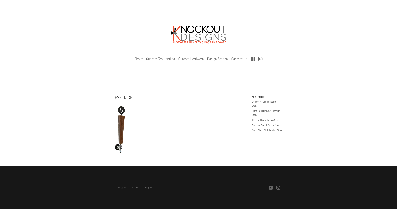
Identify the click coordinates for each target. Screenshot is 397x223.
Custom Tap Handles (160, 59)
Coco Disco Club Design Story (267, 130)
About (139, 59)
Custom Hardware (191, 59)
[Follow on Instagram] (278, 188)
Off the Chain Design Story (266, 119)
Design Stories (217, 59)
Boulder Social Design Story (266, 125)
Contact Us (239, 59)
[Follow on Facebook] (271, 188)
